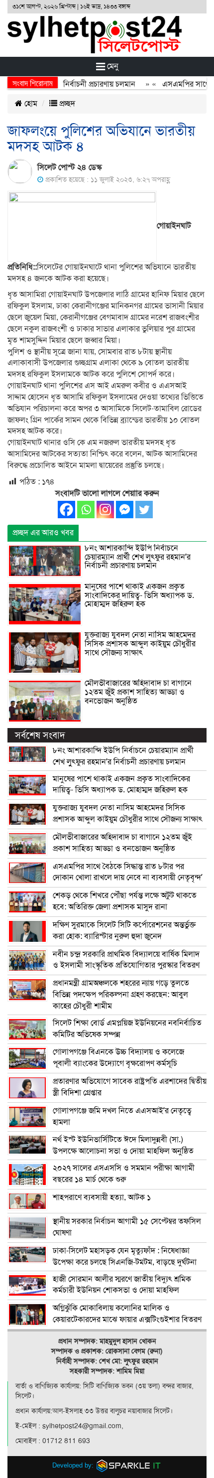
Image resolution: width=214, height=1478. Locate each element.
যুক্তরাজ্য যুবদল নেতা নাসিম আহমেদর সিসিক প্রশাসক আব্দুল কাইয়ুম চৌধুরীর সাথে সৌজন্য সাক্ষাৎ (140, 643)
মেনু (111, 66)
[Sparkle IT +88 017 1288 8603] (129, 1465)
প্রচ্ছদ (66, 104)
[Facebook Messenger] (124, 509)
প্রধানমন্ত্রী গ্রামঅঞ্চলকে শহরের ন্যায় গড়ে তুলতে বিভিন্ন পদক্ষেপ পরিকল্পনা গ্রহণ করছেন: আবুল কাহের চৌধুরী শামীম (121, 994)
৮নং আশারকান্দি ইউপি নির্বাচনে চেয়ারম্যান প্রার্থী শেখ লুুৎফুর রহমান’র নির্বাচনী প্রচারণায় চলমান (138, 557)
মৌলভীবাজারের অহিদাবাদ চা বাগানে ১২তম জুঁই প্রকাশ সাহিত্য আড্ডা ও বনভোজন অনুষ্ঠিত (138, 692)
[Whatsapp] (86, 509)
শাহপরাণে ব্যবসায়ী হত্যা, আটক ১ (102, 1197)
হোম (29, 104)
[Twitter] (144, 509)
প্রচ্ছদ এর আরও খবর (43, 533)
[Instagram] (105, 509)
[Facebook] (66, 509)
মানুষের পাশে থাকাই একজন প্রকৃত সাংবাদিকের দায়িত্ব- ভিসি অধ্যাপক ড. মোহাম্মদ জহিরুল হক (139, 595)
